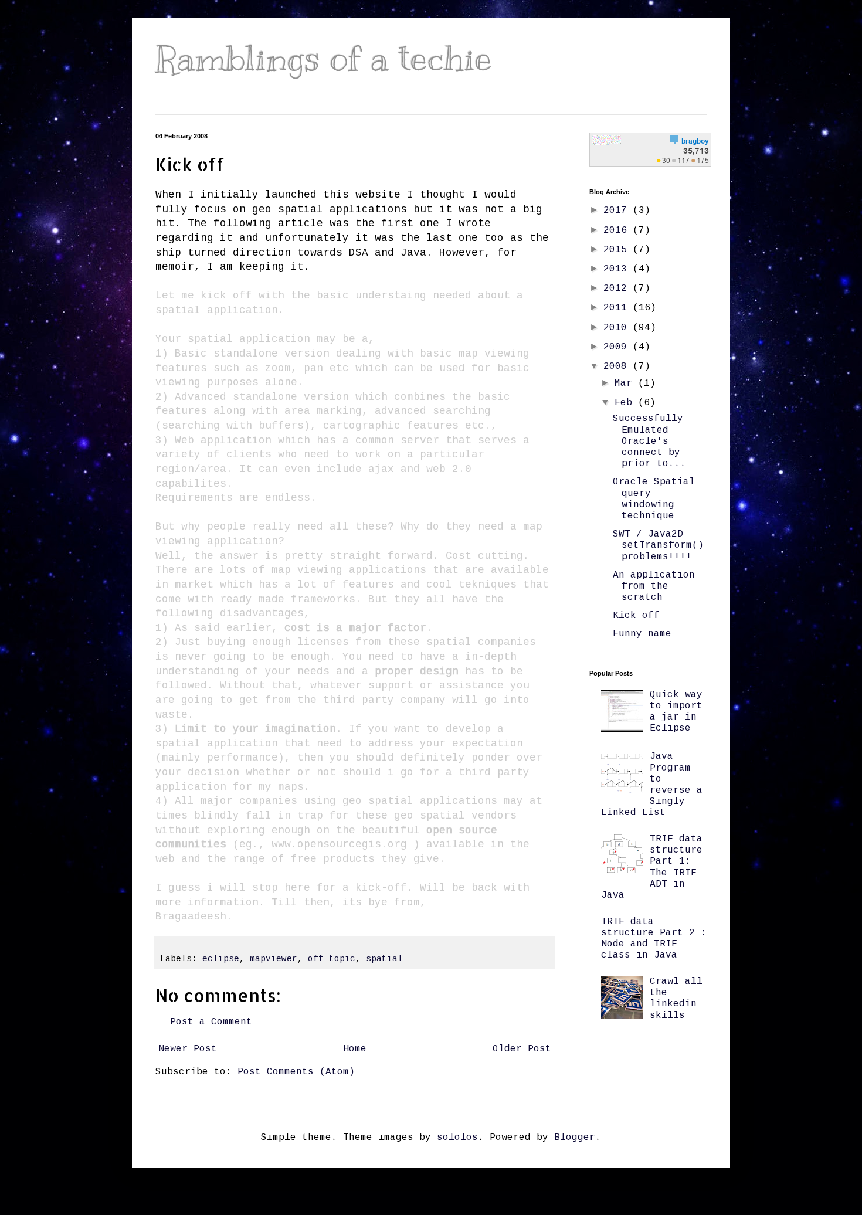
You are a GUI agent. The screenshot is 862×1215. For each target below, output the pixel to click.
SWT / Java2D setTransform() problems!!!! (658, 545)
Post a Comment (211, 1022)
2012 (618, 288)
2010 (618, 328)
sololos (457, 1137)
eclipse (220, 958)
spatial (384, 958)
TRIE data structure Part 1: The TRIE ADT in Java (652, 867)
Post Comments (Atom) (296, 1072)
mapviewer (273, 958)
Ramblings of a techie (323, 58)
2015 (618, 250)
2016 (618, 230)
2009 (618, 347)
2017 (618, 210)
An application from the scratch (654, 586)
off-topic (331, 958)
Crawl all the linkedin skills (676, 998)
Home (354, 1049)
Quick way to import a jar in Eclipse (676, 712)
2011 (618, 308)
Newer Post (187, 1049)
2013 (618, 269)
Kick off (636, 615)
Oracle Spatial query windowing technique (654, 499)
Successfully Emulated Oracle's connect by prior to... (649, 441)
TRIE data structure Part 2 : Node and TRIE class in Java (654, 939)
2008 (618, 366)
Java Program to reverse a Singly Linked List (652, 784)
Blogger (574, 1137)
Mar (626, 383)
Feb (626, 403)
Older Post (522, 1049)
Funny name (642, 634)
